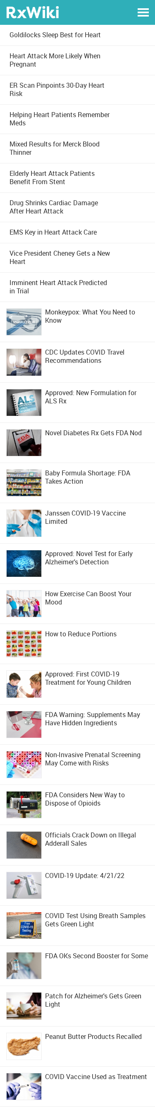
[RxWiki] (32, 11)
